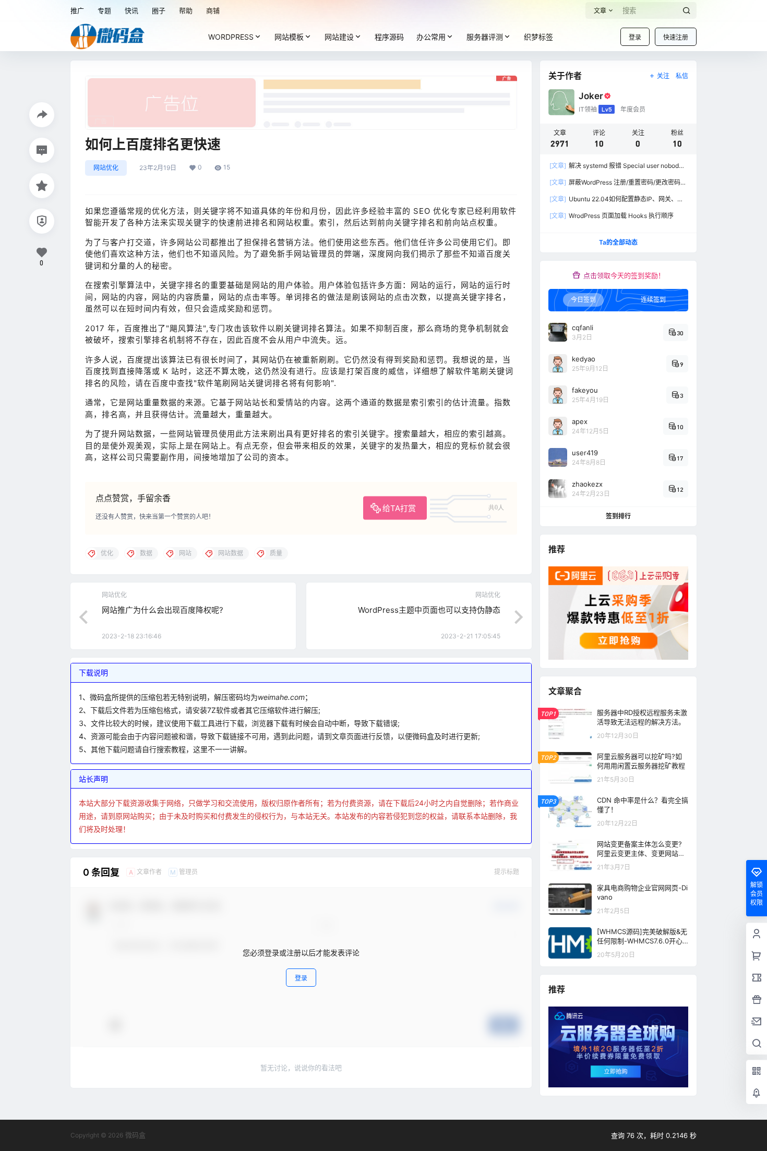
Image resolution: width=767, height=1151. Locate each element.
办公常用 (431, 36)
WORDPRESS (231, 36)
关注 (663, 76)
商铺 (213, 10)
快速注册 (675, 37)
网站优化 (105, 168)
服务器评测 (484, 36)
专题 (104, 10)
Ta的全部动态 (618, 242)
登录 (635, 37)
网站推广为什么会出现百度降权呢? (162, 610)
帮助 (186, 10)
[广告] (301, 81)
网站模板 (289, 36)
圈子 (158, 10)
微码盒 (134, 1135)
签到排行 (618, 516)
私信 (682, 76)
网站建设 (339, 36)
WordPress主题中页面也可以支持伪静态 (429, 610)
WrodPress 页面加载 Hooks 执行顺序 (611, 216)
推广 (77, 10)
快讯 (131, 10)
